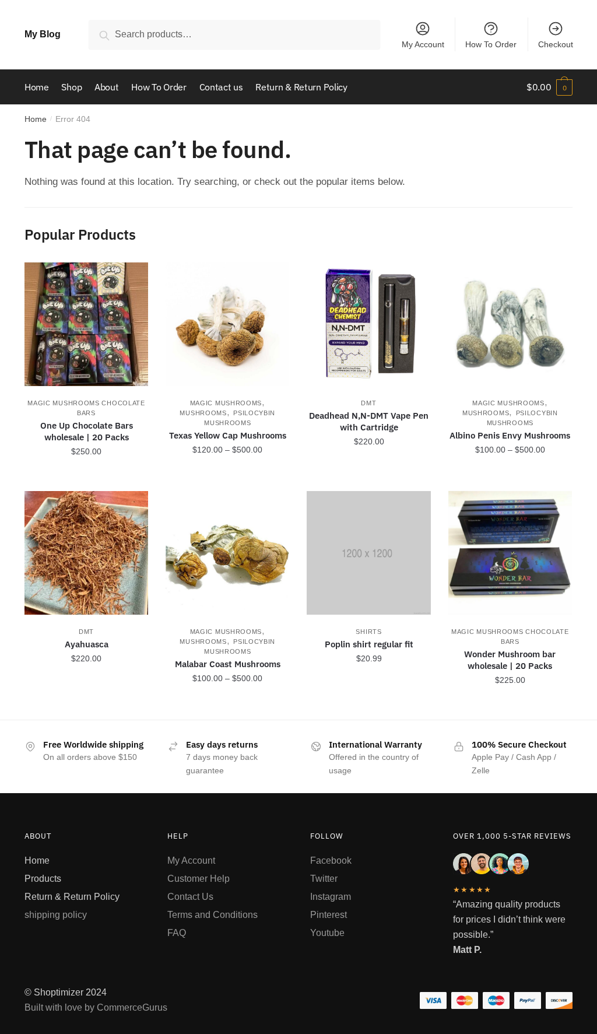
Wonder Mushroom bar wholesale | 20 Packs (510, 660)
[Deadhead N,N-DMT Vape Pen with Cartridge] (368, 324)
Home (35, 119)
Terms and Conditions (212, 915)
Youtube (327, 933)
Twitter (324, 879)
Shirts (368, 631)
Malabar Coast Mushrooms (227, 664)
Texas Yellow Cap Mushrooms (227, 435)
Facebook (331, 860)
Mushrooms (203, 412)
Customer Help (198, 879)
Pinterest (328, 915)
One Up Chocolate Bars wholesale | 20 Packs (86, 431)
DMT (368, 402)
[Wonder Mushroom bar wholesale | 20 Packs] (510, 553)
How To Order (491, 44)
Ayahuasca (86, 644)
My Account (423, 44)
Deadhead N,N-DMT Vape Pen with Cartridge (369, 421)
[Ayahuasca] (86, 553)
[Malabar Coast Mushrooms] (227, 553)
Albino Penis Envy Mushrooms (509, 435)
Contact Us (190, 897)
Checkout (555, 44)
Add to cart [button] (86, 477)
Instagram (330, 897)
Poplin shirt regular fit (369, 644)
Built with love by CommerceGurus (95, 1007)
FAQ (176, 933)
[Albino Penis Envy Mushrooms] (510, 324)
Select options (228, 477)
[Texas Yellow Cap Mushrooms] (227, 324)
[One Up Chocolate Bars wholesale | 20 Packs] (86, 324)
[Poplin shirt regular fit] (368, 553)
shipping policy (55, 915)
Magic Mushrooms (226, 402)
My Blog (42, 34)
